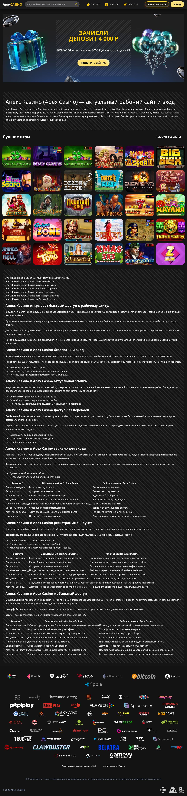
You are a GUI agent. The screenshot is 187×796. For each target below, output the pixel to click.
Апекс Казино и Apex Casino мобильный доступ (30, 299)
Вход (177, 4)
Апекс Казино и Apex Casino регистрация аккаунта (32, 295)
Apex (12, 4)
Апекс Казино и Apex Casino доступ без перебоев (31, 288)
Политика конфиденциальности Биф (79, 766)
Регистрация (157, 4)
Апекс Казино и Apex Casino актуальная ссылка (30, 284)
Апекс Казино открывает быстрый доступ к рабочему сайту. (37, 277)
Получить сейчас (93, 62)
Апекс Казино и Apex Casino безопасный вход (29, 281)
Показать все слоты (168, 136)
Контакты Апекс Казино (114, 766)
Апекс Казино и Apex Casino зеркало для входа (30, 292)
